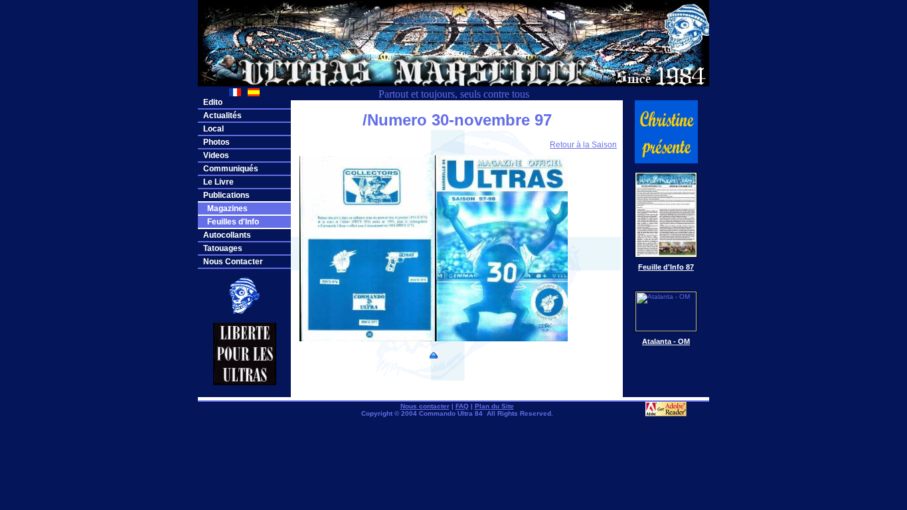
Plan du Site (494, 406)
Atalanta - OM (666, 341)
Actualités (222, 115)
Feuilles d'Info (231, 221)
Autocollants (227, 235)
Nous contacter (425, 406)
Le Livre (218, 182)
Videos (216, 155)
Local (213, 128)
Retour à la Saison (583, 144)
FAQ (462, 406)
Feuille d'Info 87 (666, 267)
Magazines (225, 208)
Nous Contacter (233, 261)
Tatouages (222, 248)
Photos (216, 142)
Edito (212, 102)
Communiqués (230, 168)
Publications (226, 195)
